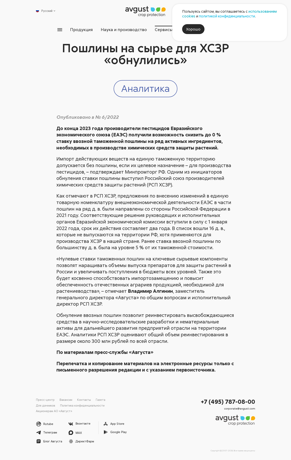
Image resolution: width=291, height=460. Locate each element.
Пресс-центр (45, 399)
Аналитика (145, 88)
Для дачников (45, 405)
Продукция (81, 29)
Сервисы (164, 29)
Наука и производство (124, 29)
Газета (100, 399)
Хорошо (193, 29)
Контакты (84, 399)
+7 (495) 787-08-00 (228, 401)
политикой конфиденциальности (227, 16)
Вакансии (65, 399)
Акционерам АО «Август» (54, 411)
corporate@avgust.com (239, 408)
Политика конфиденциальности (82, 405)
